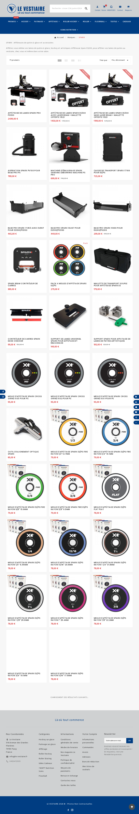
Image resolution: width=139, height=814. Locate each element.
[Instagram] (72, 810)
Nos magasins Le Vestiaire (68, 754)
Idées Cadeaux (45, 763)
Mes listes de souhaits (88, 768)
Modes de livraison (69, 747)
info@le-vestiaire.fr (18, 756)
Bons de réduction (90, 761)
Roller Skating (45, 758)
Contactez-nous (68, 780)
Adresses (86, 757)
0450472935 (15, 761)
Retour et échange (69, 775)
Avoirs (85, 752)
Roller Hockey (45, 753)
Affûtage (43, 749)
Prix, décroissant (120, 60)
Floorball (43, 776)
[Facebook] (68, 810)
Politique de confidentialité (68, 762)
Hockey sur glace (46, 739)
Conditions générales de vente (69, 741)
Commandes (87, 747)
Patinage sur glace (47, 744)
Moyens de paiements (66, 769)
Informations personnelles (88, 741)
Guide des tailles (68, 785)
